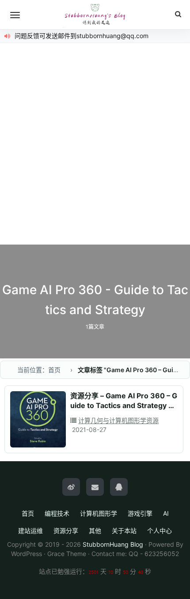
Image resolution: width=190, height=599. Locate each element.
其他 (95, 530)
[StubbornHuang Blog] (95, 14)
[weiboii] (71, 487)
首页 (28, 513)
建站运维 (30, 530)
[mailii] (95, 487)
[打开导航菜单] (15, 15)
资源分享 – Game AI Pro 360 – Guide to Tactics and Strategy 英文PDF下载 (123, 405)
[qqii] (119, 487)
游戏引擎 (140, 513)
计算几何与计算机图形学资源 (118, 420)
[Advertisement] (95, 145)
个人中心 (159, 530)
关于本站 (124, 530)
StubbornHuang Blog (113, 544)
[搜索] (178, 14)
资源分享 (65, 530)
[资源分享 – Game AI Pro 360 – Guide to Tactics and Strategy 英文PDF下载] (38, 419)
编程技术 (57, 513)
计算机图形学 (98, 513)
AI (166, 513)
